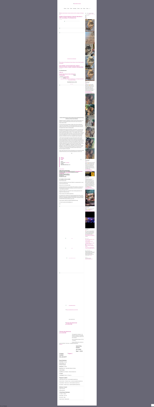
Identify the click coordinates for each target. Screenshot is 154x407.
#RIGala (91, 187)
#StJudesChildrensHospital (88, 188)
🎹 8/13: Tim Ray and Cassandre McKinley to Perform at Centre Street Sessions (89, 246)
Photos (84, 8)
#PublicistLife (86, 210)
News (68, 8)
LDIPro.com (61, 72)
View (85, 83)
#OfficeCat (91, 209)
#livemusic (89, 235)
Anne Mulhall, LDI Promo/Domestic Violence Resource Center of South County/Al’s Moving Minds (71, 66)
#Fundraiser (86, 189)
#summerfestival (92, 235)
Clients (71, 8)
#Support (93, 188)
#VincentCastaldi (87, 92)
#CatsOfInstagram (92, 211)
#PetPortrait (90, 92)
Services (65, 8)
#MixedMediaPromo (87, 211)
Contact (87, 8)
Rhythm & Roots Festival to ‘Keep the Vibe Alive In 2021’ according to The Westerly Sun (70, 17)
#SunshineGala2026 (87, 187)
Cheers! (78, 8)
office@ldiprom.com (78, 171)
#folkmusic (86, 235)
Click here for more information (71, 58)
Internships (74, 8)
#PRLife (89, 210)
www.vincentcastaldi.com (88, 91)
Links (81, 8)
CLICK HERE (68, 172)
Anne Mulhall (67, 162)
